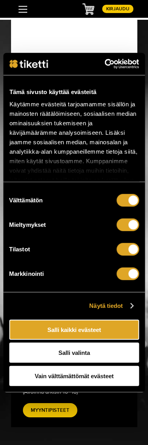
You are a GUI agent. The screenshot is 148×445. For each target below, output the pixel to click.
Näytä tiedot (106, 305)
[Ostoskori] (88, 9)
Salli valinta (74, 352)
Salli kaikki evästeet (74, 329)
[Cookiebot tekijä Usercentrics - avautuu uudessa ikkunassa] (105, 64)
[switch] (127, 224)
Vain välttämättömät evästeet (74, 375)
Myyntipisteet (50, 410)
